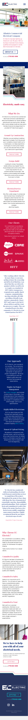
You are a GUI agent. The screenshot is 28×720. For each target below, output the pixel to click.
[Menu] (24, 4)
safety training (19, 423)
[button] (10, 52)
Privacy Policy (14, 712)
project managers (11, 392)
